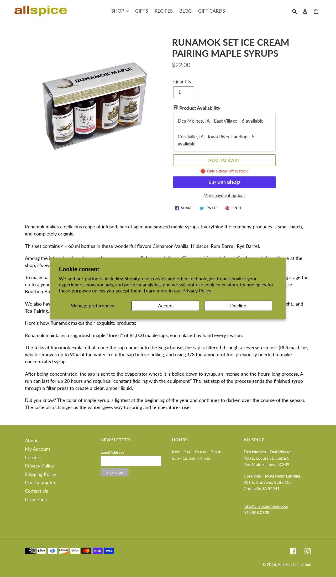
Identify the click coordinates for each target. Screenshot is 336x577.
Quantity (182, 81)
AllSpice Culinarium (294, 564)
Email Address (114, 452)
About (31, 440)
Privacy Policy (196, 291)
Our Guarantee (40, 482)
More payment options (224, 195)
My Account (37, 449)
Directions (36, 499)
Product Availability (199, 108)
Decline (238, 305)
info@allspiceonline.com (266, 505)
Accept (165, 305)
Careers (33, 457)
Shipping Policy (40, 474)
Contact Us (36, 491)
